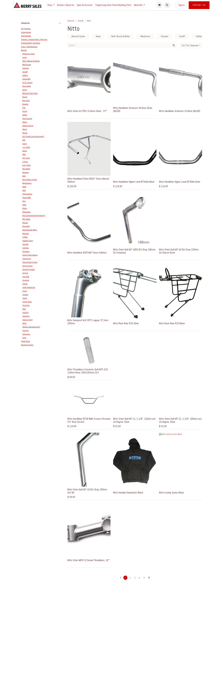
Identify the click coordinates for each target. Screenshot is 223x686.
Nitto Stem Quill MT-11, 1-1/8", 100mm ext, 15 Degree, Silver (180, 420)
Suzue (24, 283)
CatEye (25, 75)
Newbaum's (27, 183)
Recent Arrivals (27, 344)
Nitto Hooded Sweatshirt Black (128, 492)
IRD (23, 140)
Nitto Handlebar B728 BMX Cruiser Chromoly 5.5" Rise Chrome (88, 420)
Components (26, 35)
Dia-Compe (26, 86)
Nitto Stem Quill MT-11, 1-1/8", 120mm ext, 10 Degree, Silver (134, 420)
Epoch (24, 97)
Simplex (25, 247)
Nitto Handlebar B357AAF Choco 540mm (87, 252)
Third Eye (26, 305)
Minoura (25, 172)
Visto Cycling (27, 319)
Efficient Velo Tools (30, 93)
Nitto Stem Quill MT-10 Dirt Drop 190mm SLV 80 (87, 491)
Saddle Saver (27, 240)
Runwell (25, 233)
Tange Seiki (27, 301)
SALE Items (25, 341)
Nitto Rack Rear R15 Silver (126, 323)
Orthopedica (27, 194)
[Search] (174, 45)
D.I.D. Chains (27, 82)
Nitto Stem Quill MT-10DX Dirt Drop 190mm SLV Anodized (134, 251)
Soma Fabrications (30, 255)
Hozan (24, 132)
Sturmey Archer (28, 269)
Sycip (24, 291)
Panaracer (26, 212)
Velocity (25, 312)
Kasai (24, 150)
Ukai (24, 309)
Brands (24, 50)
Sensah (25, 244)
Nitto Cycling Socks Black (171, 492)
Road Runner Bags (29, 230)
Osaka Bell (26, 197)
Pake (24, 204)
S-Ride (25, 237)
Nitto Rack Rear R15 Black (172, 323)
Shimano (25, 251)
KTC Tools (26, 158)
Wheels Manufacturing (31, 327)
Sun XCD (25, 276)
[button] (167, 5)
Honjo (24, 129)
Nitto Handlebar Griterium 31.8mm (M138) (179, 111)
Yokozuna (26, 334)
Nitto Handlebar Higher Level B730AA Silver (179, 181)
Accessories (26, 32)
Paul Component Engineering (33, 215)
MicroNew (26, 168)
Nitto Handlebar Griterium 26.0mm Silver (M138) (132, 109)
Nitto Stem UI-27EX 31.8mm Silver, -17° (87, 111)
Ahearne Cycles (28, 53)
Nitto (24, 186)
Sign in (181, 5)
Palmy (24, 208)
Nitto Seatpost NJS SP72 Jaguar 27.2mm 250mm (87, 321)
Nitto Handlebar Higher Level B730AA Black (133, 181)
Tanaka (25, 294)
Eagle (24, 89)
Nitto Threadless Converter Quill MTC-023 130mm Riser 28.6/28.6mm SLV (87, 371)
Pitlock (25, 222)
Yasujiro (25, 330)
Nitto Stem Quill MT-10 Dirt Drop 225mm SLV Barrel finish (179, 251)
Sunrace (25, 280)
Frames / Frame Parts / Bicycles (34, 39)
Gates (24, 115)
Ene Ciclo (26, 100)
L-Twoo (25, 161)
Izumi (24, 143)
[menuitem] (51, 5)
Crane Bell (26, 79)
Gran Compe (27, 118)
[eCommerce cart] (159, 5)
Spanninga (26, 258)
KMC (24, 154)
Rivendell (26, 226)
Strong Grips (27, 265)
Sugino (25, 273)
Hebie (24, 122)
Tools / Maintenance (29, 46)
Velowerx (26, 316)
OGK (24, 190)
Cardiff (24, 71)
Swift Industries (28, 287)
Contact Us (199, 5)
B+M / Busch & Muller (31, 61)
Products (71, 20)
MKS (24, 176)
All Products (26, 28)
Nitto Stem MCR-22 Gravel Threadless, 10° (88, 560)
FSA (23, 107)
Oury (24, 201)
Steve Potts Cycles (29, 262)
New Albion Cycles (29, 179)
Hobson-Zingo (27, 125)
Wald (24, 323)
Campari (25, 68)
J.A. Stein (26, 147)
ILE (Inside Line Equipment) (33, 136)
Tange (24, 298)
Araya (24, 57)
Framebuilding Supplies (30, 43)
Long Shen (26, 165)
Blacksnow (26, 64)
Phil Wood (26, 219)
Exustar (25, 104)
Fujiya (24, 111)
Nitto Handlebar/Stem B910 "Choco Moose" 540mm (88, 180)
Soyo (24, 337)
